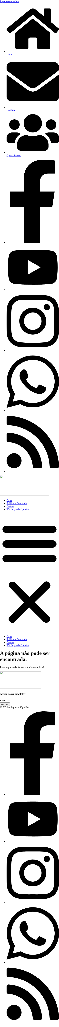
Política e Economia (17, 503)
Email (3, 700)
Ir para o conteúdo (9, 1)
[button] (29, 572)
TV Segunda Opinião (18, 509)
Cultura (10, 506)
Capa (9, 500)
